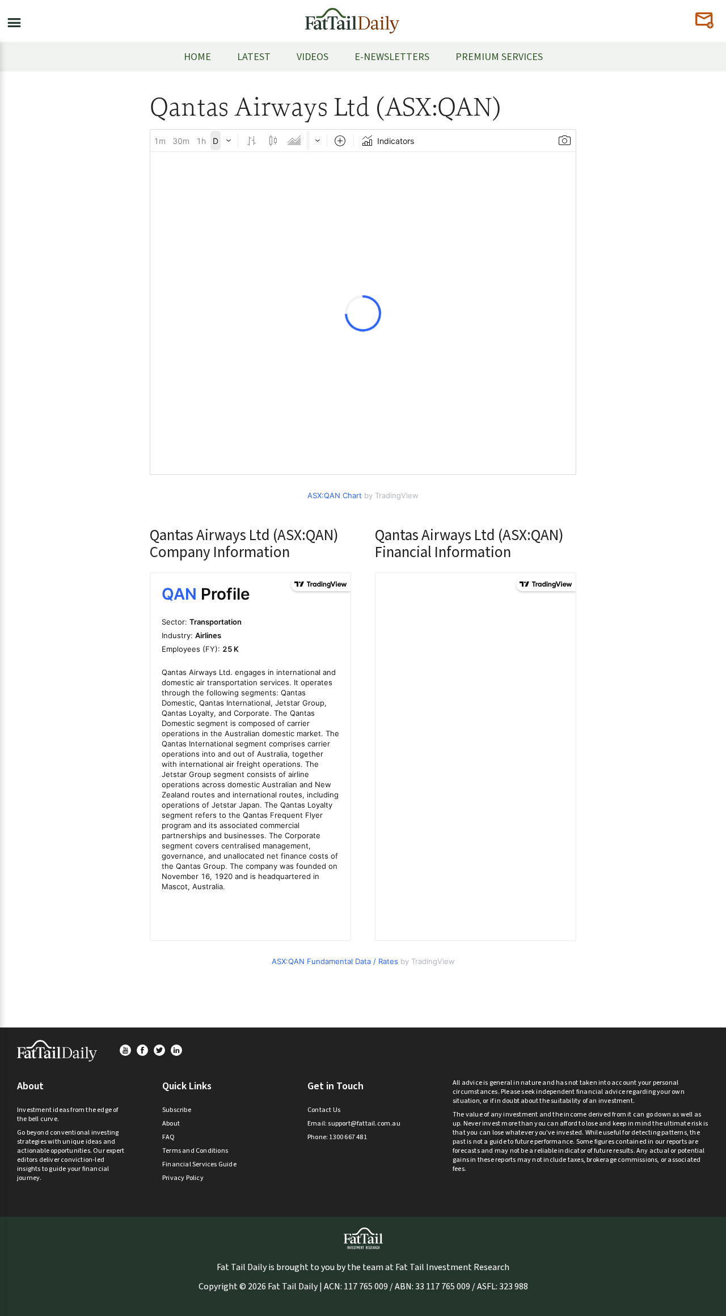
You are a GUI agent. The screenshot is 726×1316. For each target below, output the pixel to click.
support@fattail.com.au (364, 1123)
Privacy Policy (183, 1178)
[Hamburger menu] (11, 20)
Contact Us (323, 1110)
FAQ (168, 1137)
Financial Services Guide (199, 1164)
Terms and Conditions (195, 1151)
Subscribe (176, 1110)
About (171, 1123)
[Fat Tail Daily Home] (352, 16)
